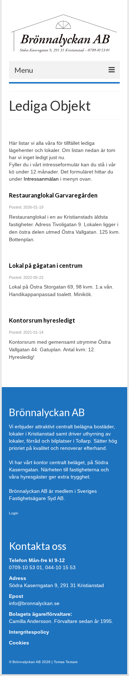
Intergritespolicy (29, 632)
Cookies (19, 643)
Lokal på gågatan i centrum (45, 265)
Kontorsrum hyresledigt (42, 320)
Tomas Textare (66, 662)
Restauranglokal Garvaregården (53, 195)
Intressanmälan (41, 179)
